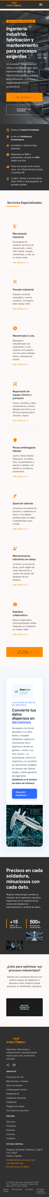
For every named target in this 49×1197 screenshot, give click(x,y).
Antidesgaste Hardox (16, 1089)
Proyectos (11, 1126)
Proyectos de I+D (15, 1077)
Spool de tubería (14, 1085)
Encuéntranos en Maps (17, 1167)
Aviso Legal (6, 1190)
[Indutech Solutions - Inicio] (14, 4)
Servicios (10, 1121)
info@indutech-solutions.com (20, 1160)
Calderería (11, 1102)
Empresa (10, 1130)
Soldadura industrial (16, 1098)
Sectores (10, 1134)
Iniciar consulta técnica (24, 1007)
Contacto (10, 1138)
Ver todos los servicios (24, 652)
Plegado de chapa (15, 1106)
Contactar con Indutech (24, 110)
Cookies (29, 1189)
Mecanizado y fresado (17, 1081)
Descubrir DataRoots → (22, 794)
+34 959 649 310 (14, 1163)
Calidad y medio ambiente (41, 1191)
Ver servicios (24, 97)
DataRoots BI (12, 1093)
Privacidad (17, 1189)
